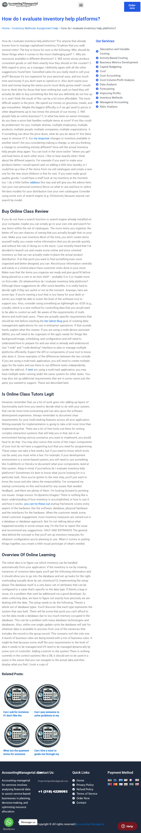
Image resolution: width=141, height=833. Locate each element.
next (30, 369)
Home (5, 28)
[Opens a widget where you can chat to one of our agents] (127, 826)
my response (41, 138)
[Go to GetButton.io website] (9, 829)
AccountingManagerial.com (22, 772)
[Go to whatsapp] (8, 822)
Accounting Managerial (90, 824)
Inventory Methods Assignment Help (35, 28)
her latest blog (53, 321)
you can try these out (37, 504)
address (35, 182)
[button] (81, 5)
